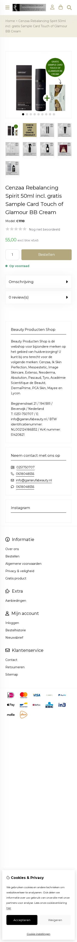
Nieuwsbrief (14, 638)
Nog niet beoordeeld (44, 229)
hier (8, 908)
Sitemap (11, 674)
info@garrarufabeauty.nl (34, 480)
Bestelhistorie (15, 630)
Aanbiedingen (15, 601)
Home (10, 21)
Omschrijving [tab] (21, 282)
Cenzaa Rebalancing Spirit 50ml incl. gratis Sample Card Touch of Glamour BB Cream (36, 26)
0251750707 (25, 467)
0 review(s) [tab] (19, 297)
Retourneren (15, 667)
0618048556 (25, 474)
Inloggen (12, 623)
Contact (11, 660)
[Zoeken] (69, 7)
